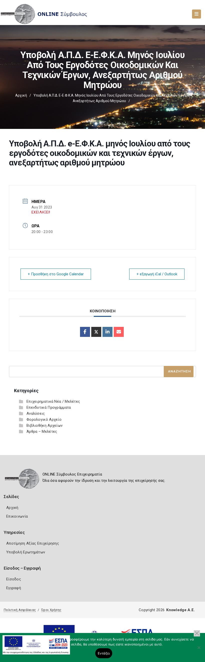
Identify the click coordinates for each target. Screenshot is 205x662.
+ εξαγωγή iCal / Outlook (156, 274)
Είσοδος (13, 579)
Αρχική (21, 95)
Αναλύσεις (35, 413)
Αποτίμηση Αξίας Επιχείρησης (32, 543)
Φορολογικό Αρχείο (44, 419)
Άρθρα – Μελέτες (41, 431)
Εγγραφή (13, 588)
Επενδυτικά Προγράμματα (48, 407)
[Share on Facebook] (85, 332)
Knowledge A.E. (180, 610)
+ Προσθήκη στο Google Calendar (56, 274)
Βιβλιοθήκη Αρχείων (44, 425)
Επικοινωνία (17, 516)
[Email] (119, 332)
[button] (197, 633)
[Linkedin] (107, 332)
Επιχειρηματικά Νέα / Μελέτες (53, 401)
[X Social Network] (96, 332)
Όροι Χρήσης (51, 610)
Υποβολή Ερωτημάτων (25, 552)
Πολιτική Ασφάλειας (20, 610)
